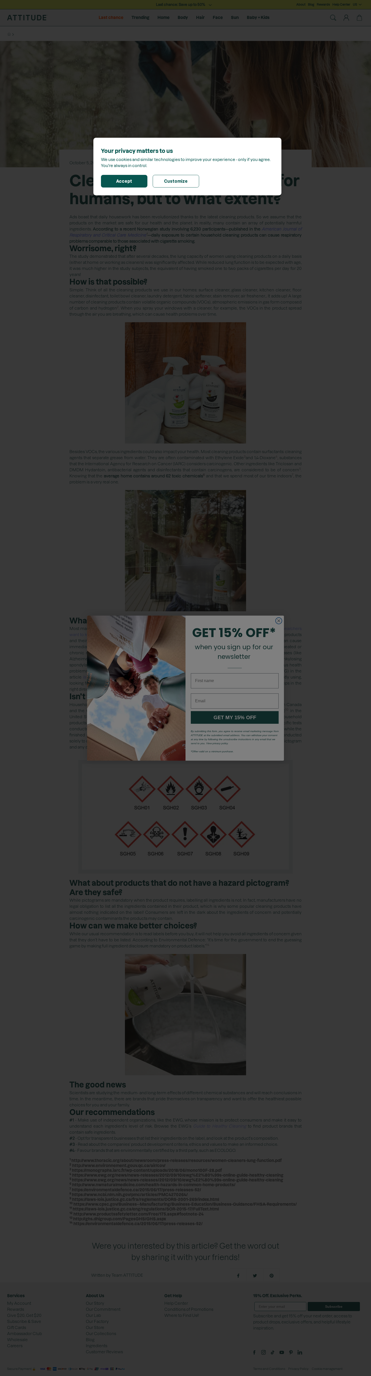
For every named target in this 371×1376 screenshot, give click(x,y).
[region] (187, 166)
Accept (124, 181)
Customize (176, 181)
